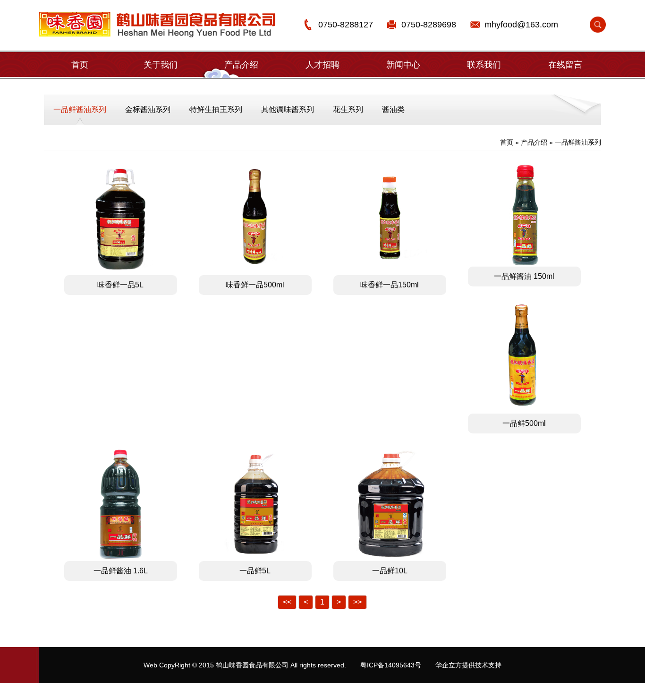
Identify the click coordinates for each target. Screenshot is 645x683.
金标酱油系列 (147, 109)
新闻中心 (403, 64)
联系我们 (484, 64)
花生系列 (348, 109)
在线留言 (565, 64)
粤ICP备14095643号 (390, 665)
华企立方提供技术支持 (468, 665)
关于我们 (161, 64)
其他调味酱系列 (287, 109)
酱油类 (393, 109)
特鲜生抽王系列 (215, 109)
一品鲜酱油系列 (79, 109)
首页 (79, 64)
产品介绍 (241, 64)
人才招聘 (322, 64)
